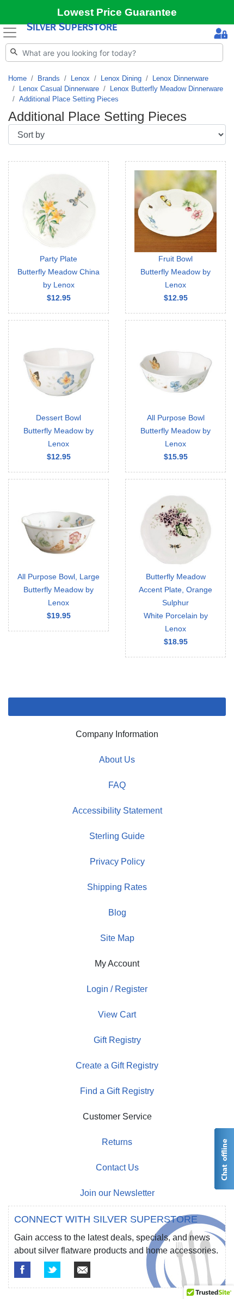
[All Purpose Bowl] (175, 396)
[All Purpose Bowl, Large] (58, 555)
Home (17, 78)
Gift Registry (117, 1040)
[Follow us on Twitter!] (52, 1270)
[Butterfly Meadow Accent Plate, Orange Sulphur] (175, 568)
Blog (117, 912)
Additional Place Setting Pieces (69, 99)
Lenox (80, 78)
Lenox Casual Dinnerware (59, 89)
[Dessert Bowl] (58, 396)
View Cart (117, 1014)
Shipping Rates (117, 887)
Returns (117, 1142)
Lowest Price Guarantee (117, 12)
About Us (117, 759)
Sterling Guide (117, 836)
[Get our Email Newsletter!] (82, 1270)
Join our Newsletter (117, 1193)
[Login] (221, 35)
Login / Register (117, 989)
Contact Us (117, 1167)
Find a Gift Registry (117, 1091)
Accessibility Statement (117, 810)
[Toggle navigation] (10, 32)
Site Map (117, 938)
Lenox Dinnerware (180, 78)
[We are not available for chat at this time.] (223, 1159)
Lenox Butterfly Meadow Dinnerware (166, 89)
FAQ (117, 785)
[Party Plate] (58, 237)
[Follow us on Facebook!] (22, 1270)
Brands (49, 78)
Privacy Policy (117, 861)
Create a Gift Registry (117, 1065)
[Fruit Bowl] (175, 237)
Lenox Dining (121, 78)
